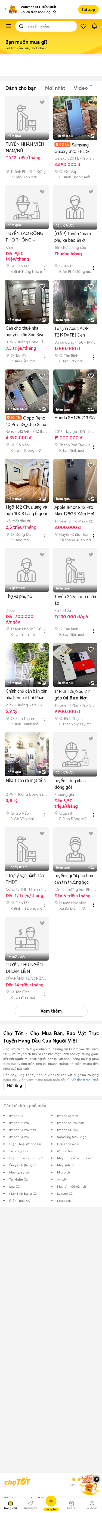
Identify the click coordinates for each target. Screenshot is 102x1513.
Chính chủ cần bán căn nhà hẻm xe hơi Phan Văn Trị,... (26, 694)
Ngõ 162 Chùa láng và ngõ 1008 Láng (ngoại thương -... (26, 510)
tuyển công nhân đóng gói (70, 784)
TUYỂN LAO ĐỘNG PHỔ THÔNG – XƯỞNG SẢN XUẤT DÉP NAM (25, 237)
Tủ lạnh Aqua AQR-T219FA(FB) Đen (72, 332)
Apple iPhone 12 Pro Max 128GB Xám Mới (74, 511)
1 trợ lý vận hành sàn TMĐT (25, 879)
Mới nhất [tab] (55, 88)
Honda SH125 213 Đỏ (74, 418)
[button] (5, 9)
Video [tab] (81, 88)
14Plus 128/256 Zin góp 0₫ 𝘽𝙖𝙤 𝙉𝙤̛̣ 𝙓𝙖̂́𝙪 (72, 695)
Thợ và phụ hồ (19, 596)
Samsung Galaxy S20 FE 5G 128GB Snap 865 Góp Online (74, 148)
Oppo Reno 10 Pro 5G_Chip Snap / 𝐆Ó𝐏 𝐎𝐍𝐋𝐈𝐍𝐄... (26, 421)
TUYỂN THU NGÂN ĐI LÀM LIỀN (24, 968)
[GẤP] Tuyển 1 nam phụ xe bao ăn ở (72, 237)
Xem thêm (51, 1011)
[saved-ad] (83, 26)
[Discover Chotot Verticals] (8, 26)
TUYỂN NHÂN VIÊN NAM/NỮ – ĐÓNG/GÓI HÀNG (25, 147)
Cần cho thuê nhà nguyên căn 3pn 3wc (25, 331)
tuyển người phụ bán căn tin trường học (73, 879)
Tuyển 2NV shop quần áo (75, 600)
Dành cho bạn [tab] (20, 88)
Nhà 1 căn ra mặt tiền (26, 780)
